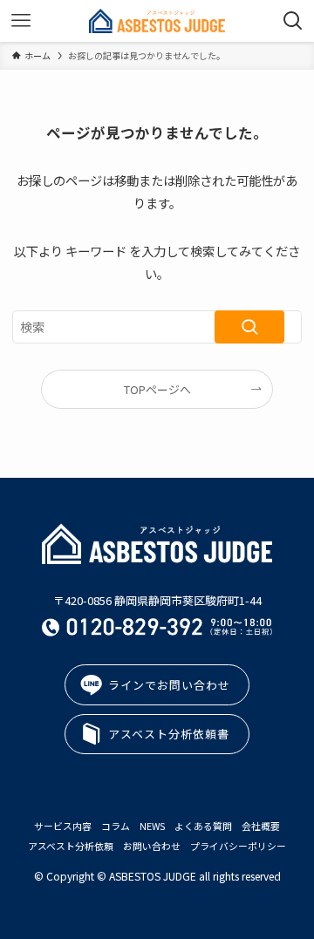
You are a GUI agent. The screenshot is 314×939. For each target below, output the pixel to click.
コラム (115, 826)
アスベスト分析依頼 (70, 846)
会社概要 (261, 826)
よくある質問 (203, 826)
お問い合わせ (152, 846)
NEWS (153, 826)
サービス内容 (63, 826)
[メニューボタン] (21, 21)
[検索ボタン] (293, 21)
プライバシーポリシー (238, 846)
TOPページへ (157, 389)
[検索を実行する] (249, 327)
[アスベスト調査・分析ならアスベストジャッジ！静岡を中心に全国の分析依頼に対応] (157, 21)
